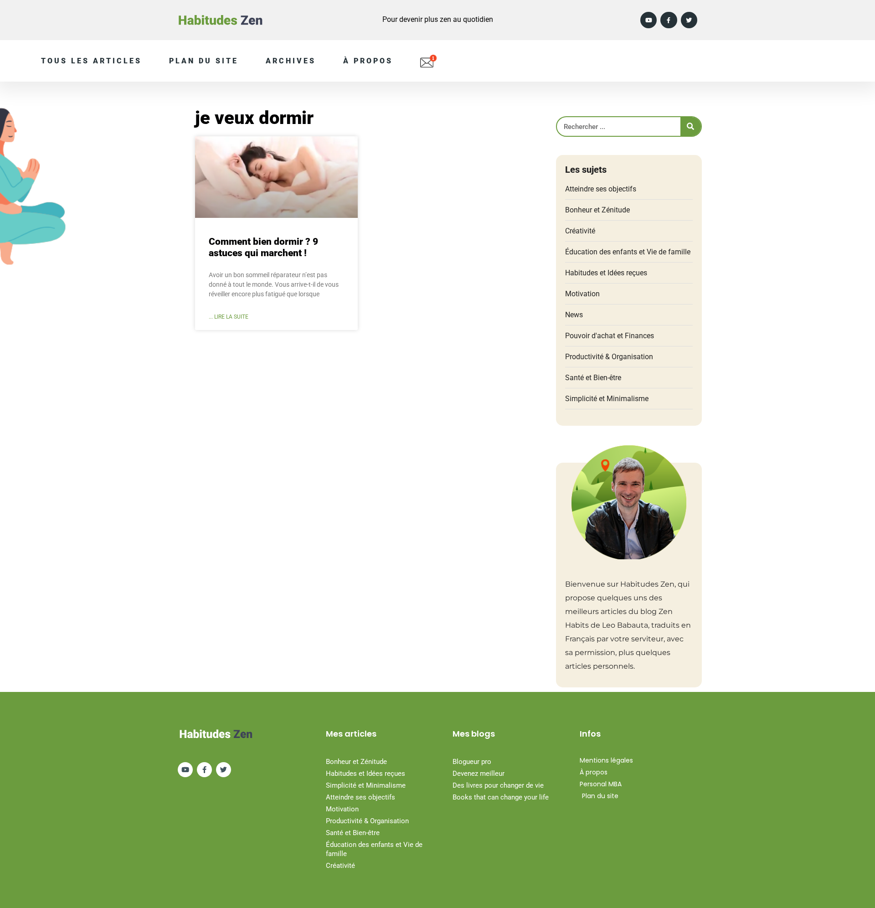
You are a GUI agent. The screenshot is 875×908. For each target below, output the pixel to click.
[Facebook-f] (668, 20)
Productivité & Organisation (609, 356)
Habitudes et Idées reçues (606, 272)
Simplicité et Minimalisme (607, 398)
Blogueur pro (472, 762)
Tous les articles (91, 61)
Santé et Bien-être (593, 377)
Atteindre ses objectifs (600, 189)
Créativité (580, 231)
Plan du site (203, 61)
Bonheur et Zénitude (597, 210)
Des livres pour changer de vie (498, 785)
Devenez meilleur (478, 773)
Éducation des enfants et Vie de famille (627, 252)
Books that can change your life (501, 797)
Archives (291, 61)
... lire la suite (228, 317)
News (574, 314)
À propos (368, 61)
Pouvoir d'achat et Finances (609, 335)
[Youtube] (648, 20)
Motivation (582, 293)
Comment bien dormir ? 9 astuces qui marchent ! (263, 247)
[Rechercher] (690, 126)
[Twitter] (689, 20)
